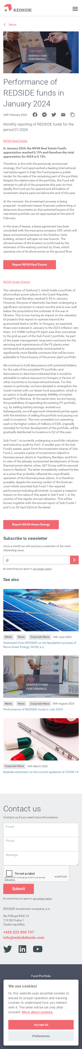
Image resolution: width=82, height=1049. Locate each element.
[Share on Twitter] (53, 114)
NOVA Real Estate (15, 141)
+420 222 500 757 (18, 932)
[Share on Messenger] (44, 114)
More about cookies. (37, 1012)
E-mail (10, 826)
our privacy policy (42, 568)
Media (8, 636)
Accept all (41, 1024)
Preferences (41, 1036)
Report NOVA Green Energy (31, 524)
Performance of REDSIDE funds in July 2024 (33, 709)
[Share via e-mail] (63, 114)
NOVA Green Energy (16, 282)
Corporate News (39, 636)
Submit (18, 888)
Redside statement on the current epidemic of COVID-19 (41, 772)
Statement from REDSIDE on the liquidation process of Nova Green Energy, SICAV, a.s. (39, 645)
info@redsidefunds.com (23, 937)
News (21, 636)
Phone (10, 840)
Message (12, 854)
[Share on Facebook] (35, 114)
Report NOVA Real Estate (29, 264)
